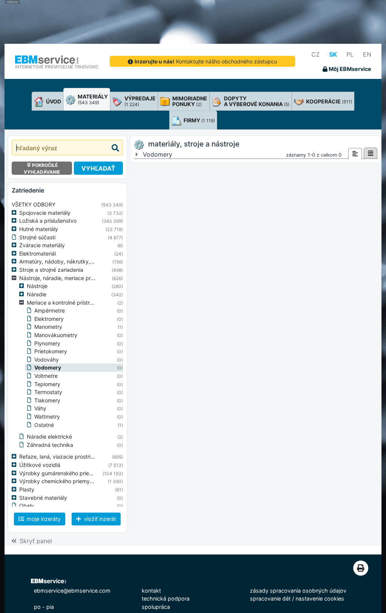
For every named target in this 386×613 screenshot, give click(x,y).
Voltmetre (46, 376)
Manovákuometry (55, 335)
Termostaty (48, 392)
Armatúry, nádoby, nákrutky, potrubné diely (73, 261)
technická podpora (166, 598)
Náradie (36, 294)
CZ (315, 54)
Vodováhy (46, 359)
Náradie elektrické (49, 436)
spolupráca (156, 607)
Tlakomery (47, 400)
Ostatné (44, 425)
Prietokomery (50, 351)
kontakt (151, 590)
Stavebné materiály (43, 497)
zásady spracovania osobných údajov (298, 590)
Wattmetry (47, 416)
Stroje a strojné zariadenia (51, 269)
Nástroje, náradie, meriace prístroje (62, 278)
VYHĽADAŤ (98, 168)
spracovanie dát (270, 598)
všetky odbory (33, 204)
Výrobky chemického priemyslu (57, 481)
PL (350, 54)
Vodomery (47, 367)
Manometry (48, 326)
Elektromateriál (37, 253)
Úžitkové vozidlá (39, 465)
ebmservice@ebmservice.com (72, 590)
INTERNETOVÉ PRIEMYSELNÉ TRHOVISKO (56, 66)
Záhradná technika (50, 445)
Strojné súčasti (37, 237)
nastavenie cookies (320, 598)
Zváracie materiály (42, 245)
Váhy (40, 408)
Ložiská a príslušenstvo (48, 220)
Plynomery (47, 343)
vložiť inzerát (99, 519)
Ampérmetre (49, 310)
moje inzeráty (43, 519)
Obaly (26, 505)
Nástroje (37, 286)
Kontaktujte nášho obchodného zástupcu (206, 61)
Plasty (26, 489)
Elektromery (49, 319)
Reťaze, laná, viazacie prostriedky (61, 456)
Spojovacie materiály (44, 212)
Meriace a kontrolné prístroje (62, 302)
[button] (15, 213)
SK (333, 54)
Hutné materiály (38, 229)
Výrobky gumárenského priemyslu (61, 473)
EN (367, 54)
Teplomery (47, 384)
